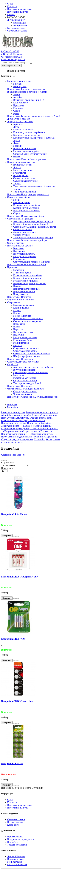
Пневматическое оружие (20, 245)
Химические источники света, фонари (33, 237)
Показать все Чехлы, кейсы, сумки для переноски (32, 396)
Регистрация (19, 22)
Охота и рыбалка (16, 243)
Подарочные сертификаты (20, 839)
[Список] (2, 460)
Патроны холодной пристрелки (29, 283)
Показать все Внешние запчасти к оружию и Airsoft (33, 116)
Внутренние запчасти (24, 369)
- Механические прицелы (44, 428)
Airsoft (16, 94)
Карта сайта (13, 824)
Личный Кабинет (16, 856)
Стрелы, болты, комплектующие (30, 154)
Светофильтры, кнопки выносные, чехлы (34, 226)
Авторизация (20, 25)
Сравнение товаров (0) (13, 454)
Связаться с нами (16, 819)
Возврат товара (15, 822)
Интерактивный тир (17, 11)
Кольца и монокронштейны (27, 275)
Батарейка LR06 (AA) (13, 639)
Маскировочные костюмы (26, 210)
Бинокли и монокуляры (19, 81)
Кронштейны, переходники (27, 278)
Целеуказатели (20, 294)
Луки (16, 143)
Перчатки (18, 329)
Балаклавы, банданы (23, 305)
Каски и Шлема (21, 307)
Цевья (16, 113)
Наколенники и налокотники (28, 318)
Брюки (16, 199)
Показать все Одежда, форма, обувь (25, 216)
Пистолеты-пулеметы (24, 253)
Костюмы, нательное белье (27, 205)
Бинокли (17, 83)
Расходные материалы (24, 256)
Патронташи (19, 324)
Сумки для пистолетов (25, 391)
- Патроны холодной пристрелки (19, 431)
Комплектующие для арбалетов (29, 132)
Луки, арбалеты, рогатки (20, 121)
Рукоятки (18, 108)
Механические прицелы (25, 280)
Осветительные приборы (20, 218)
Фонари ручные (21, 235)
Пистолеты (19, 251)
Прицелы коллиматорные (26, 289)
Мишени (17, 146)
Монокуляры (19, 86)
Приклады (18, 105)
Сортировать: (8, 462)
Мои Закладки (14, 862)
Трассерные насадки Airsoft (27, 383)
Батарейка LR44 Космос (14, 514)
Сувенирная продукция (25, 181)
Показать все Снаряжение (20, 359)
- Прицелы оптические (40, 434)
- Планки (42, 431)
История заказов (15, 859)
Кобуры (17, 310)
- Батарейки (44, 423)
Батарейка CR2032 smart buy (17, 701)
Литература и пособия (18, 119)
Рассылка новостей (17, 864)
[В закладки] (14, 536)
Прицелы (12, 267)
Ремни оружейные (22, 340)
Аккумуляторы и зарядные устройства (33, 221)
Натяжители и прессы (24, 148)
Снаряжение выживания (26, 348)
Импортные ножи (22, 164)
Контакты (12, 6)
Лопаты (17, 167)
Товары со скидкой (17, 844)
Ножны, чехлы (20, 175)
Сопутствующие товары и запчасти (31, 262)
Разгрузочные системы (25, 337)
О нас (10, 3)
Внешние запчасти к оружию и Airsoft (26, 92)
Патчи (16, 326)
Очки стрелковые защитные (27, 321)
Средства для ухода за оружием (23, 361)
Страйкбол (12, 364)
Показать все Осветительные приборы (27, 240)
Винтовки (18, 248)
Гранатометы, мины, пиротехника (30, 372)
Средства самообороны (25, 351)
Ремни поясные (21, 343)
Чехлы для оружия (22, 394)
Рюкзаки (17, 345)
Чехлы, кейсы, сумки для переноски (25, 388)
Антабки (17, 97)
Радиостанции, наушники (20, 299)
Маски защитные (22, 316)
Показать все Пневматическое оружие (26, 264)
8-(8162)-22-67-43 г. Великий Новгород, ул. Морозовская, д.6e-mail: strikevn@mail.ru (13, 55)
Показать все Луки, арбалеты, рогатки (26, 159)
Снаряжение (13, 302)
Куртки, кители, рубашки (26, 208)
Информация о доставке (19, 9)
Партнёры (12, 842)
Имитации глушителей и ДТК (28, 100)
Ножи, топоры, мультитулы (21, 162)
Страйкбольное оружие (25, 380)
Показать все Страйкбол (19, 386)
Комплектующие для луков (27, 135)
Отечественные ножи (24, 178)
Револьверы (19, 259)
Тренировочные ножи (24, 191)
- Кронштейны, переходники (28, 427)
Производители (15, 836)
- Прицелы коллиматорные (26, 432)
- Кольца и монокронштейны (35, 426)
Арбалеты (18, 124)
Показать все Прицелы (19, 297)
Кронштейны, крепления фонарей (30, 224)
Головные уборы (21, 202)
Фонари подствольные (25, 232)
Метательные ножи (23, 170)
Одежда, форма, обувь (18, 197)
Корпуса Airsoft (21, 102)
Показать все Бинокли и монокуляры (26, 89)
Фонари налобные (22, 229)
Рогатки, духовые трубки (26, 151)
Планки (17, 286)
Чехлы (16, 156)
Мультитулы (19, 173)
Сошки (16, 110)
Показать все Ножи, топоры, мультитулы (28, 194)
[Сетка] (5, 460)
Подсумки (18, 334)
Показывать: (7, 468)
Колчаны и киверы (23, 129)
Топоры (17, 183)
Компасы (18, 313)
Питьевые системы (23, 332)
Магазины (18, 375)
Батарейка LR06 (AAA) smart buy (19, 576)
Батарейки (18, 270)
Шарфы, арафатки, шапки (26, 356)
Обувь (16, 213)
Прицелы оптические (24, 291)
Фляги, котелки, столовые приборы (31, 353)
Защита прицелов (22, 272)
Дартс (16, 127)
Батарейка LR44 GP (12, 763)
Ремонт (11, 14)
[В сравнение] (17, 536)
